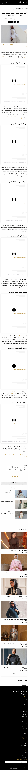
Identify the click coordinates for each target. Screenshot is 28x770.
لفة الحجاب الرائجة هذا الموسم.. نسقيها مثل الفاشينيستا (15, 597)
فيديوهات (25, 733)
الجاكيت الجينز (20, 336)
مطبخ (26, 709)
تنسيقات (9, 467)
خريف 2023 (12, 394)
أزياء (22, 8)
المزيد (13, 673)
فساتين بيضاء (17, 469)
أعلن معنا (25, 748)
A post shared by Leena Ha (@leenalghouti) (14, 330)
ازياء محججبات (16, 467)
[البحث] (5, 2)
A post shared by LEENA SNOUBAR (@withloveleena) (14, 274)
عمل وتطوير (25, 728)
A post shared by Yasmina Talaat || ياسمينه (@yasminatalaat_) (13, 441)
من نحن (25, 740)
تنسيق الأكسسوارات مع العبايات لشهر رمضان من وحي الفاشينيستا (15, 620)
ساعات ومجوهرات (23, 721)
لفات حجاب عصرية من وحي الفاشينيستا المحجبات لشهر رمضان (15, 667)
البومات (25, 736)
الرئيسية (26, 8)
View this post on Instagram (20, 84)
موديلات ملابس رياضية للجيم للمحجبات (19, 550)
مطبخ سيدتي (24, 755)
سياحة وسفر (24, 726)
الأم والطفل (25, 714)
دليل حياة (25, 706)
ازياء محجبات (17, 8)
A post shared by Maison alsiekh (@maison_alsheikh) (14, 101)
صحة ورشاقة (24, 704)
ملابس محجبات (23, 467)
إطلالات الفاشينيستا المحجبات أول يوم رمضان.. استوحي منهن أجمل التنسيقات (14, 643)
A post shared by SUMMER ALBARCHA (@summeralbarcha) (13, 386)
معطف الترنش (9, 469)
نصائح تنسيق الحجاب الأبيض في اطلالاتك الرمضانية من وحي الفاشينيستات (14, 573)
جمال (26, 701)
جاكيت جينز (24, 469)
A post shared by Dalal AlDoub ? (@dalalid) (14, 220)
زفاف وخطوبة (24, 716)
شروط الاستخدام (24, 745)
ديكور (26, 731)
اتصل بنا (25, 743)
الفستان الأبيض (12, 392)
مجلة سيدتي (25, 752)
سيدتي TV (25, 757)
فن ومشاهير (25, 711)
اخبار (26, 723)
